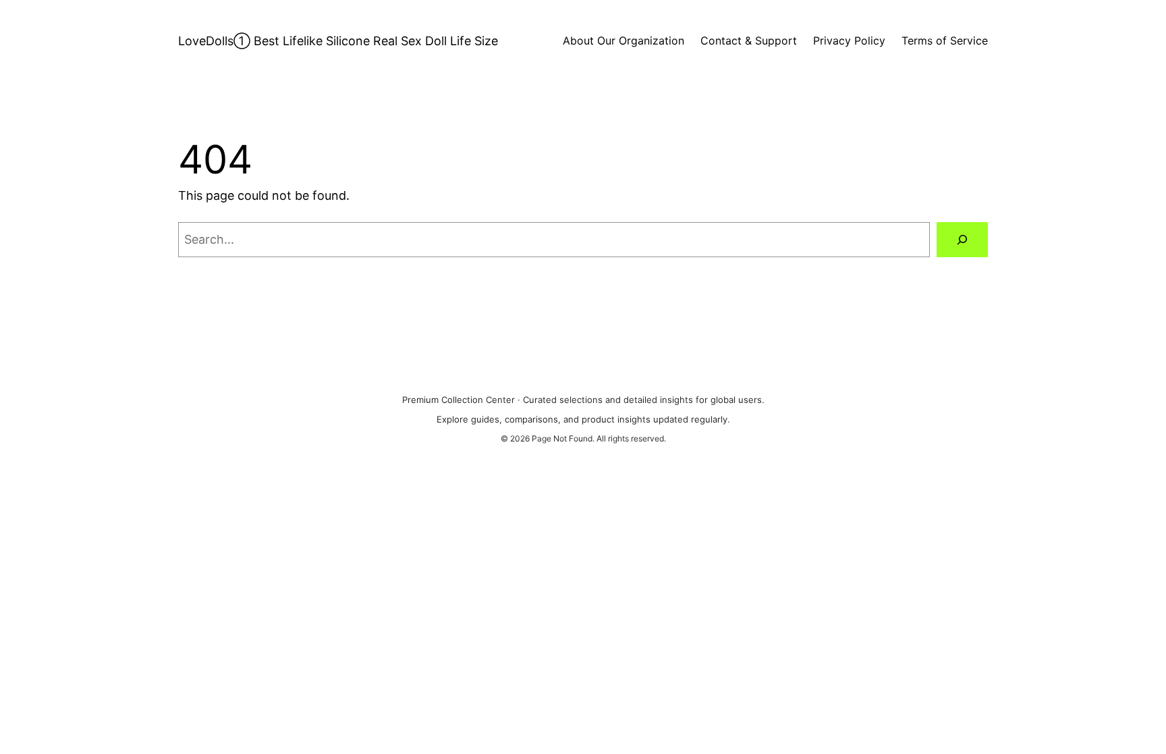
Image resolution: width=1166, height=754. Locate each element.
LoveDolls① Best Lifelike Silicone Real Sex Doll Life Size (338, 41)
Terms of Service (944, 40)
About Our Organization (623, 40)
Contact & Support (748, 40)
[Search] (962, 239)
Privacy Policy (849, 40)
